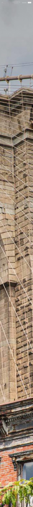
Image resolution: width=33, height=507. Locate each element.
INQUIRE (29, 2)
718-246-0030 (24, 2)
